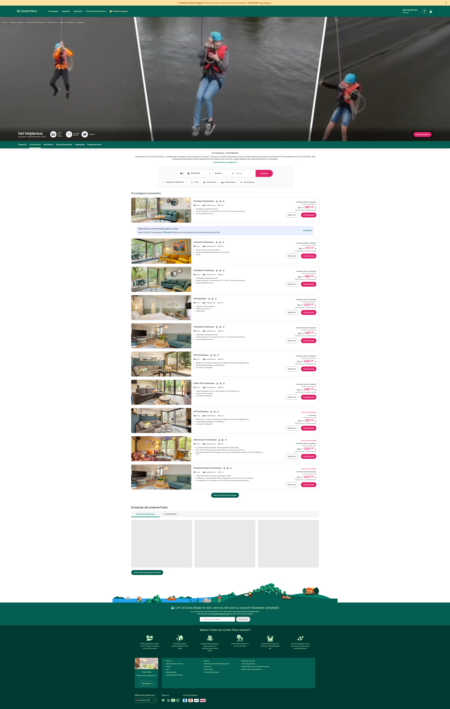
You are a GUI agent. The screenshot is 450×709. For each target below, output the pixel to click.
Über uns (169, 661)
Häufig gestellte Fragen (174, 675)
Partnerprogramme (248, 664)
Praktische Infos (94, 145)
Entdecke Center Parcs (96, 11)
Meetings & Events (248, 661)
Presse (168, 666)
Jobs (167, 669)
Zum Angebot (265, 3)
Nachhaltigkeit (171, 672)
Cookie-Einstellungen (211, 672)
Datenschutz (208, 669)
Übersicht (22, 145)
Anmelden (307, 230)
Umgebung (79, 145)
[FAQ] (424, 11)
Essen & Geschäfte (64, 145)
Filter (196, 182)
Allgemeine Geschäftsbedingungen (216, 664)
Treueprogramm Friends (174, 664)
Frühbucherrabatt (120, 11)
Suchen (264, 173)
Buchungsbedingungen (220, 614)
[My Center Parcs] (430, 11)
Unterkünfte (212, 182)
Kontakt (206, 661)
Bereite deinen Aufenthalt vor (251, 669)
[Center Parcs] (27, 11)
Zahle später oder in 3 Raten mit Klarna (255, 666)
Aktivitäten (48, 145)
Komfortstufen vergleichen (225, 162)
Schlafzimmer (230, 182)
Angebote (66, 11)
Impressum (208, 666)
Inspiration (78, 11)
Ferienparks (53, 11)
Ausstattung (249, 182)
